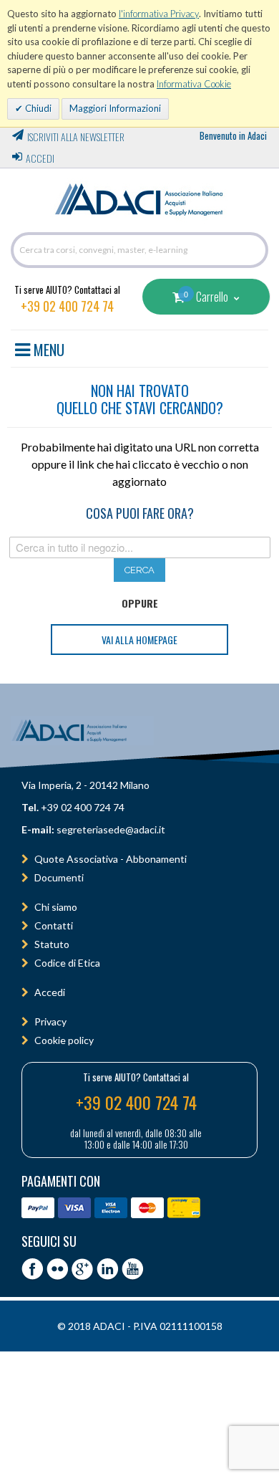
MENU (47, 347)
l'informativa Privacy (159, 13)
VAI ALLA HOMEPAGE (139, 639)
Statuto (51, 944)
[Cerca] (254, 250)
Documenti (59, 877)
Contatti (53, 925)
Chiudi (37, 108)
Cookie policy (64, 1040)
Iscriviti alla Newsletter (75, 136)
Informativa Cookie (194, 84)
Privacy (50, 1021)
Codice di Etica (67, 963)
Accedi (40, 158)
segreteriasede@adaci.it (111, 829)
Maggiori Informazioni (115, 108)
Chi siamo (55, 907)
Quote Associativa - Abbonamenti (110, 859)
